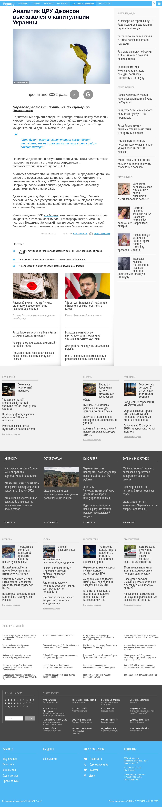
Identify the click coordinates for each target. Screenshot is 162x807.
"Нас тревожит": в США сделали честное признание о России (51, 266)
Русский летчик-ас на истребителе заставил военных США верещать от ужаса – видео (61, 252)
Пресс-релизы (104, 3)
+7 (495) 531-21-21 (132, 768)
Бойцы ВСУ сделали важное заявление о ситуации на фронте (60, 656)
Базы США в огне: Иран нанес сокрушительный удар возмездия (58, 666)
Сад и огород (62, 3)
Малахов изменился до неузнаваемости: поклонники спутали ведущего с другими (82, 335)
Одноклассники (99, 764)
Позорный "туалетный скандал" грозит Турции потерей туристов (100, 656)
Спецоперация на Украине (83, 3)
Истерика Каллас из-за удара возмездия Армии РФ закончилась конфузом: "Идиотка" (98, 638)
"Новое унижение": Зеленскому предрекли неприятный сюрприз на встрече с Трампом (140, 657)
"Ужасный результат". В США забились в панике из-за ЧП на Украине (61, 646)
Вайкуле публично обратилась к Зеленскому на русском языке (17, 656)
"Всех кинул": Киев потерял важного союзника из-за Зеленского (52, 259)
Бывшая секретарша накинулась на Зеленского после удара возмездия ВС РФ (20, 677)
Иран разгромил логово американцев (140, 675)
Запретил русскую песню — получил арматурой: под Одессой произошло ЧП (141, 637)
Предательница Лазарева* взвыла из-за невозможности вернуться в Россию (33, 356)
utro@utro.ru (129, 770)
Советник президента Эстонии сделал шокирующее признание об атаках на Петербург (19, 638)
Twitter (94, 770)
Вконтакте (96, 759)
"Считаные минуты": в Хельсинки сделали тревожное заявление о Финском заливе (17, 667)
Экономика (48, 3)
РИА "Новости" (80, 233)
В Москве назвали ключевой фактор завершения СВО (59, 676)
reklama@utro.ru (131, 779)
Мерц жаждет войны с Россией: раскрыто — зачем (97, 676)
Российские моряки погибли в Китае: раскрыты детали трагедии (35, 334)
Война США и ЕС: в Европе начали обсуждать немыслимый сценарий (139, 666)
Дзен (92, 776)
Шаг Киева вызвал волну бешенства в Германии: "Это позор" (100, 646)
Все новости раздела (11, 434)
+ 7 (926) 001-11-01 (133, 777)
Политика (36, 3)
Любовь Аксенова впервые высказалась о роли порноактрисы (99, 666)
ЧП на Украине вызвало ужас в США (59, 636)
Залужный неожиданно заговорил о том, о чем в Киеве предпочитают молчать (140, 647)
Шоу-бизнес (23, 3)
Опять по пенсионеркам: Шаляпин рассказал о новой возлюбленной (85, 357)
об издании (50, 759)
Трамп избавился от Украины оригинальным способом (16, 646)
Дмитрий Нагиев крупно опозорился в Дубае (87, 347)
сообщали (51, 215)
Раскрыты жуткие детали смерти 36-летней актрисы (34, 344)
